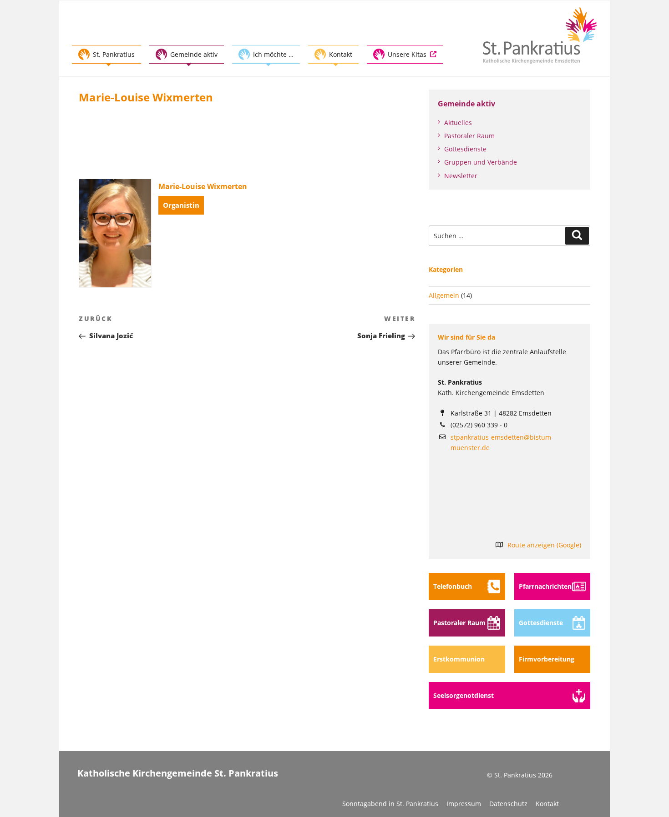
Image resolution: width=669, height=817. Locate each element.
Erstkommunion (459, 659)
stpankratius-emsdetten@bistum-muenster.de (502, 442)
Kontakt (547, 803)
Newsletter (460, 175)
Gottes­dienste (541, 622)
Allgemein (444, 295)
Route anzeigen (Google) (544, 545)
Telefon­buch (452, 586)
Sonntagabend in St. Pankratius (390, 803)
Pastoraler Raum (469, 135)
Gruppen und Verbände (480, 162)
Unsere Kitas (407, 54)
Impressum (463, 803)
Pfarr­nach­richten (545, 586)
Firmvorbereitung (546, 659)
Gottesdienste (465, 149)
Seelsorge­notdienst (463, 695)
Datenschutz (508, 803)
